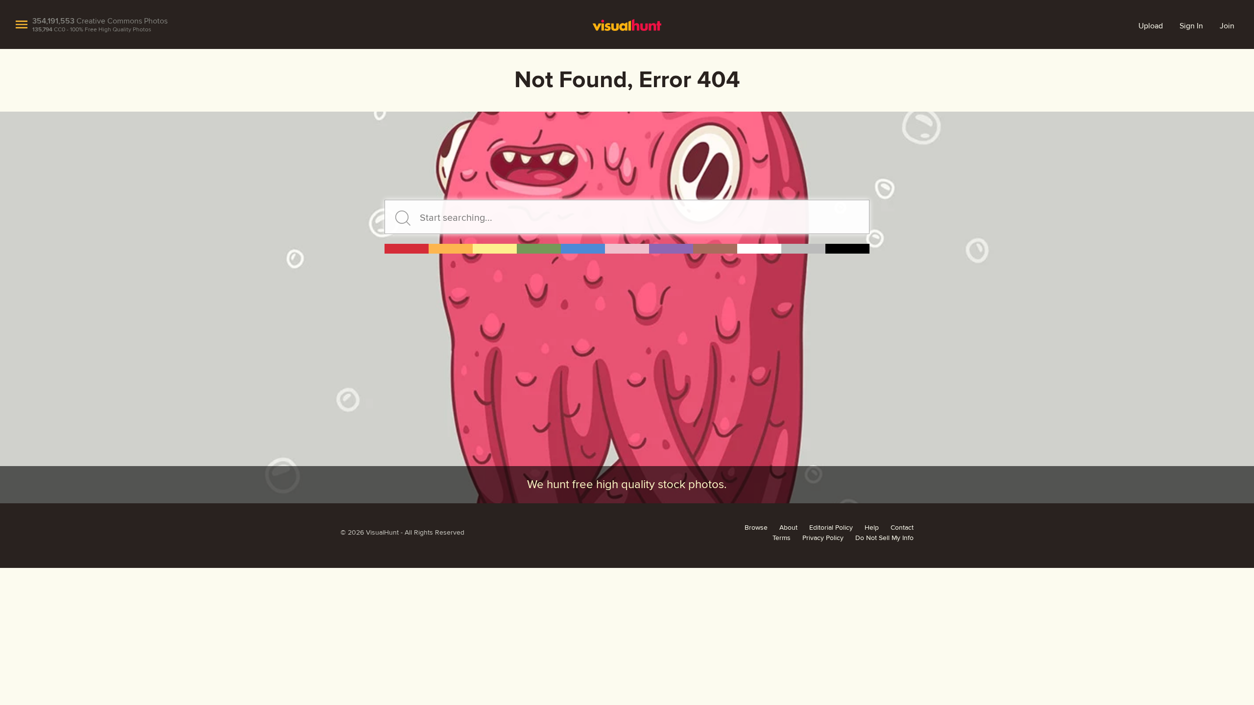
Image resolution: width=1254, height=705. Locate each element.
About (788, 527)
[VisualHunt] (627, 24)
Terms (781, 538)
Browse (756, 527)
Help (872, 527)
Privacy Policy (823, 538)
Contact (902, 527)
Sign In (1191, 26)
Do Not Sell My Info (884, 538)
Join (1227, 26)
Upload (1150, 26)
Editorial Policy (831, 527)
